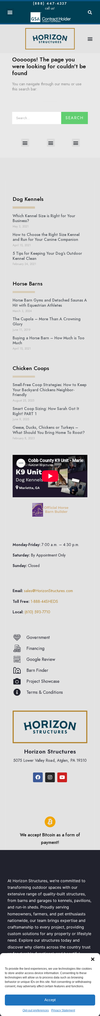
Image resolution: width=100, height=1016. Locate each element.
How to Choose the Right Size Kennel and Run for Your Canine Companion (46, 237)
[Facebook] (38, 777)
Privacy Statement (63, 1010)
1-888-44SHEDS (44, 601)
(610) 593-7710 (37, 612)
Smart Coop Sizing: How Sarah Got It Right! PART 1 (46, 411)
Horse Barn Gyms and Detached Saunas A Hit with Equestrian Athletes (50, 302)
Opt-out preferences (36, 1010)
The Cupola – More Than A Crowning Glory (47, 321)
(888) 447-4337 (50, 3)
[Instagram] (50, 777)
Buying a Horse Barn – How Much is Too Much (48, 340)
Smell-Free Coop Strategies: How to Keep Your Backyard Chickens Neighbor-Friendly (49, 390)
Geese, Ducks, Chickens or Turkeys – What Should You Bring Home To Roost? (49, 430)
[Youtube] (62, 777)
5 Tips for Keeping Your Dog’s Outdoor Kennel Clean (47, 256)
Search (74, 118)
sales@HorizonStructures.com (48, 591)
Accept (50, 1000)
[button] (92, 959)
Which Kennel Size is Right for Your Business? (44, 218)
